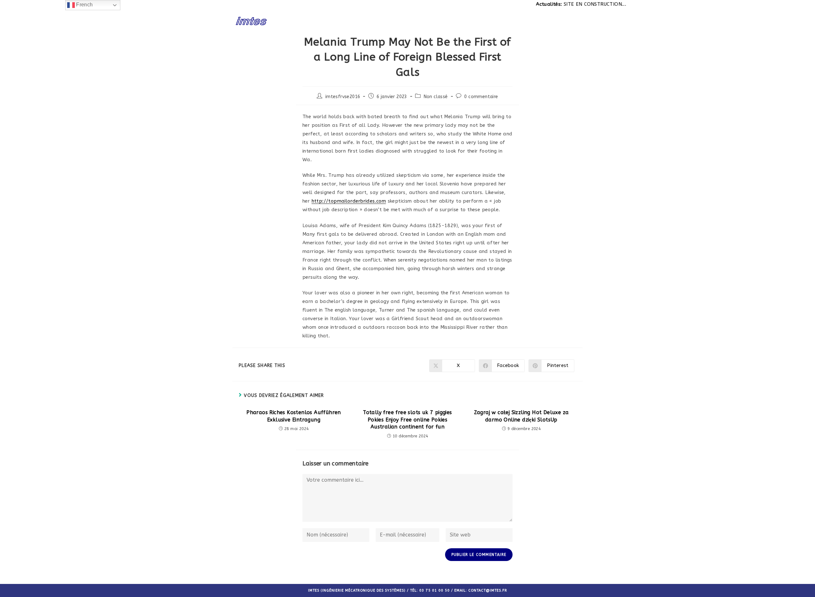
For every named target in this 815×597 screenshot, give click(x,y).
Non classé (436, 96)
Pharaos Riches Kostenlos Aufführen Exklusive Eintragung (293, 415)
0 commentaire (481, 96)
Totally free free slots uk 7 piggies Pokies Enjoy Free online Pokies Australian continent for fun (407, 419)
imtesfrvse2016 (342, 96)
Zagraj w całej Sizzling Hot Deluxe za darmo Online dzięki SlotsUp (521, 415)
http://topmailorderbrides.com (349, 201)
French (84, 4)
